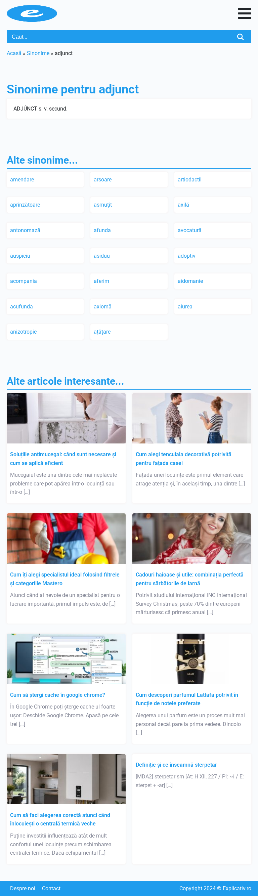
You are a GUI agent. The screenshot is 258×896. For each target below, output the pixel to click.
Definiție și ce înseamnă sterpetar (176, 765)
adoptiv (187, 256)
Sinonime (38, 53)
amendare (22, 179)
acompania (23, 281)
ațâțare (102, 332)
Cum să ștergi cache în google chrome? (57, 695)
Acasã (14, 53)
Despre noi (22, 888)
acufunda (21, 306)
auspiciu (20, 256)
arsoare (103, 179)
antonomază (25, 230)
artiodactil (190, 179)
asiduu (102, 256)
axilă (183, 205)
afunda (102, 230)
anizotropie (23, 332)
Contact (51, 888)
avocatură (190, 230)
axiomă (103, 306)
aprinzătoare (25, 205)
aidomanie (190, 281)
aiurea (185, 306)
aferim (101, 281)
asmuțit (103, 205)
